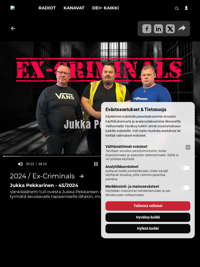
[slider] (100, 156)
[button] (96, 164)
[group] (20, 164)
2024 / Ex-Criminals (42, 176)
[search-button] (177, 8)
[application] (100, 97)
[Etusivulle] (20, 7)
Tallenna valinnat (148, 206)
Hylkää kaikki (148, 228)
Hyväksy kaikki (148, 217)
